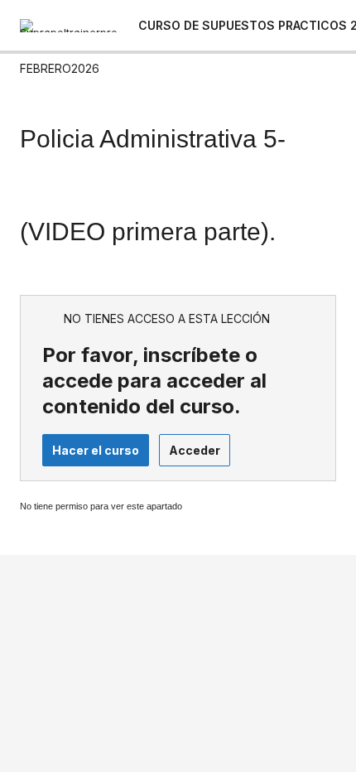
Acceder (194, 450)
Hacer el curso (95, 450)
